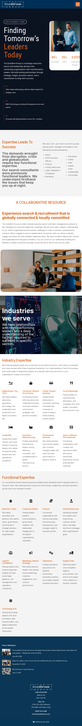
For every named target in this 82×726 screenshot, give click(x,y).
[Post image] (6, 652)
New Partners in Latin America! (23, 669)
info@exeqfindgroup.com (41, 714)
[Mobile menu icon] (78, 4)
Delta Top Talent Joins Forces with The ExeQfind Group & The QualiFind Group (39, 661)
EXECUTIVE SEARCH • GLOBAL (15, 22)
